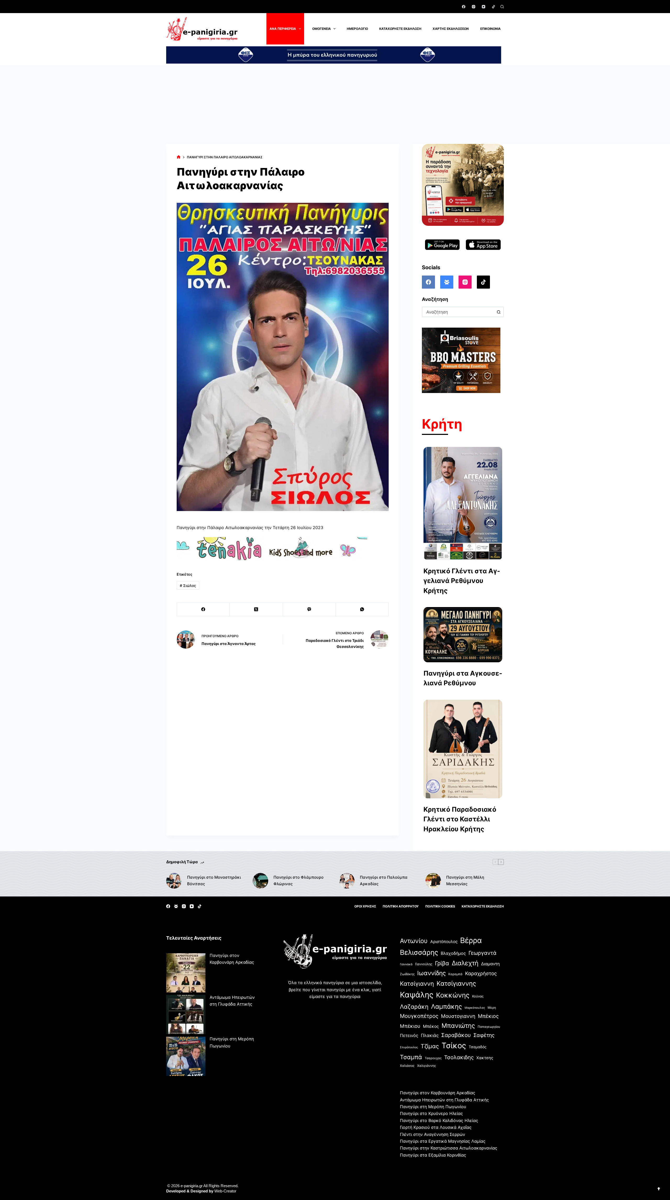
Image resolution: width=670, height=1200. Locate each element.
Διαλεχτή (465, 963)
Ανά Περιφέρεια (283, 29)
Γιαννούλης (423, 964)
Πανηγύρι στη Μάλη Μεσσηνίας (465, 880)
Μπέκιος (488, 1016)
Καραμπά (455, 974)
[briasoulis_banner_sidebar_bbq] (461, 360)
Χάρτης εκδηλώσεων (451, 29)
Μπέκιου (410, 1026)
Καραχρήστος (481, 974)
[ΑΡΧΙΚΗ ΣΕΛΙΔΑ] (179, 157)
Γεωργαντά (482, 953)
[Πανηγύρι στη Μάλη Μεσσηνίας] (433, 881)
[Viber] (309, 609)
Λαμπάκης (446, 1006)
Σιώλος (188, 585)
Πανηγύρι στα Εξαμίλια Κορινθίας (433, 1155)
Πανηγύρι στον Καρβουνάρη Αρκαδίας (437, 1092)
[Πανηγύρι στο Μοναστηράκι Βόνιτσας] (174, 881)
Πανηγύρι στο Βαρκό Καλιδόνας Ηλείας (439, 1120)
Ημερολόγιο (357, 29)
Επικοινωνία (490, 29)
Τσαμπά (411, 1057)
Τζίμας (430, 1046)
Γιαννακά (406, 964)
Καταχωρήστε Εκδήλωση (400, 29)
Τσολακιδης (459, 1057)
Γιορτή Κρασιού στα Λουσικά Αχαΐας (436, 1127)
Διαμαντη (490, 963)
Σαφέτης (484, 1035)
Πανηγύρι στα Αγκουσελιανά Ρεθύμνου (462, 678)
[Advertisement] (335, 104)
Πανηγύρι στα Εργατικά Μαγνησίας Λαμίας (442, 1141)
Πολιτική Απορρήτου (401, 906)
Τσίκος (454, 1045)
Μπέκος (431, 1026)
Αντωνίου (414, 941)
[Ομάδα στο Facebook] (446, 282)
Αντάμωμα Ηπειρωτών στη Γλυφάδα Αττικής (444, 1099)
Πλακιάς (430, 1035)
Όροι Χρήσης (365, 906)
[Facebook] (463, 6)
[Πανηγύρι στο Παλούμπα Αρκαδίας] (347, 881)
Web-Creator (225, 1191)
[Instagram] (473, 6)
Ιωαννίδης (431, 973)
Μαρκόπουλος (475, 1008)
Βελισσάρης (419, 952)
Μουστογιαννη (458, 1016)
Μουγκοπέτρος (419, 1016)
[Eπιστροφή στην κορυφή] (658, 1188)
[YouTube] (483, 6)
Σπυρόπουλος (409, 1047)
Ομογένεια (321, 29)
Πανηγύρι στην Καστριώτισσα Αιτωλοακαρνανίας (448, 1148)
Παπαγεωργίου (489, 1027)
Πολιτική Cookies (440, 906)
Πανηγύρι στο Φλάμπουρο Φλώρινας (298, 880)
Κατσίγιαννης (456, 983)
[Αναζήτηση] (502, 6)
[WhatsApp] (362, 609)
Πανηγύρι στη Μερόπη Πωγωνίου (433, 1106)
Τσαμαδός (478, 1047)
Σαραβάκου (456, 1035)
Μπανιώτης (458, 1025)
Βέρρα (471, 940)
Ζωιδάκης (407, 974)
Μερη (492, 1008)
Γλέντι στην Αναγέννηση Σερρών (432, 1134)
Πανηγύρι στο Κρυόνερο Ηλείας (431, 1113)
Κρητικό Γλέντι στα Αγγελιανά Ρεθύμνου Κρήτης (461, 581)
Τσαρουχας (433, 1058)
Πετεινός (409, 1035)
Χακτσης (484, 1057)
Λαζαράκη (414, 1006)
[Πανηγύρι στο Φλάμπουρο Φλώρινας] (260, 881)
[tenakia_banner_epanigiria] (272, 548)
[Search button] (498, 312)
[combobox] (458, 312)
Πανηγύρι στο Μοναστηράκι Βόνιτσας (214, 880)
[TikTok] (493, 6)
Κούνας (478, 996)
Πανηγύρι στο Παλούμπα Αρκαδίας (383, 880)
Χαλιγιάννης (426, 1066)
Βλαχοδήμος (453, 953)
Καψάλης (416, 994)
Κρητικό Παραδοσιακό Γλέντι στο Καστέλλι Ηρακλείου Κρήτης (459, 819)
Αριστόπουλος (443, 941)
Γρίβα (442, 963)
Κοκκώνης (453, 995)
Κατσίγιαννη (417, 983)
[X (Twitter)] (256, 609)
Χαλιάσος (407, 1066)
